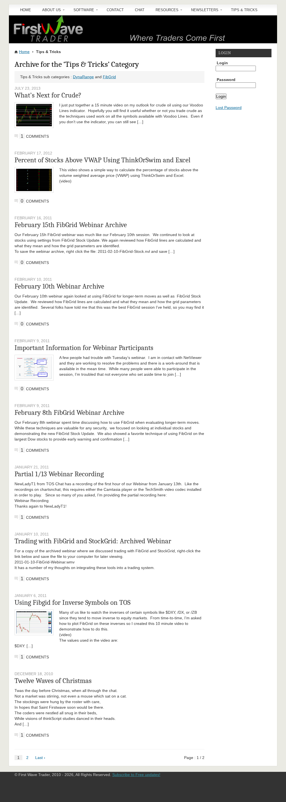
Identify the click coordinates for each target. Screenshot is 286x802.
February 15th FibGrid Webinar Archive (71, 225)
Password (226, 79)
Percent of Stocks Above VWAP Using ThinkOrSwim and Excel (102, 160)
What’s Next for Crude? (48, 95)
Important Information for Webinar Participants (84, 348)
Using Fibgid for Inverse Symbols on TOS (72, 602)
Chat (139, 10)
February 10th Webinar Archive (59, 286)
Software (81, 11)
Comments (35, 136)
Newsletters (201, 11)
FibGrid (109, 77)
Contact (115, 10)
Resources (164, 11)
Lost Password (229, 107)
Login (222, 63)
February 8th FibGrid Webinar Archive (69, 412)
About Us (49, 11)
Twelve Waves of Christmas (53, 681)
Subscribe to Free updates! (136, 774)
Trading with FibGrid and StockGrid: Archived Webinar (93, 541)
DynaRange (83, 77)
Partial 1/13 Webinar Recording (59, 474)
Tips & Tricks (244, 10)
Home (25, 10)
